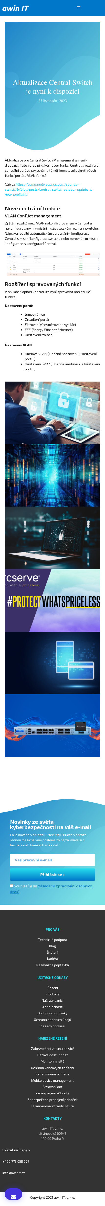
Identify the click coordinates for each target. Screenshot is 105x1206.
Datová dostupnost (52, 1055)
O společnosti (52, 1007)
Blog (52, 946)
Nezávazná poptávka (52, 965)
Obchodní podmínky (52, 1013)
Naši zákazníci (52, 1000)
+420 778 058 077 (15, 1161)
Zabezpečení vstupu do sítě (52, 1048)
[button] (79, 7)
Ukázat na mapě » (16, 1150)
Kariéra (52, 958)
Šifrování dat (53, 1087)
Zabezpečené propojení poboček (52, 1100)
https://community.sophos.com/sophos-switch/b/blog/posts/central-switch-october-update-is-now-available (49, 189)
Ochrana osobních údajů (52, 1020)
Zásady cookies (52, 1026)
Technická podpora (52, 940)
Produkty (53, 994)
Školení (52, 952)
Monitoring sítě (52, 1061)
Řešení (52, 988)
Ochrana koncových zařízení (52, 1068)
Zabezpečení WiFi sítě (53, 1093)
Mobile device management (52, 1080)
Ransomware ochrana (53, 1074)
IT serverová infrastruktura (53, 1106)
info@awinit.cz (13, 1173)
